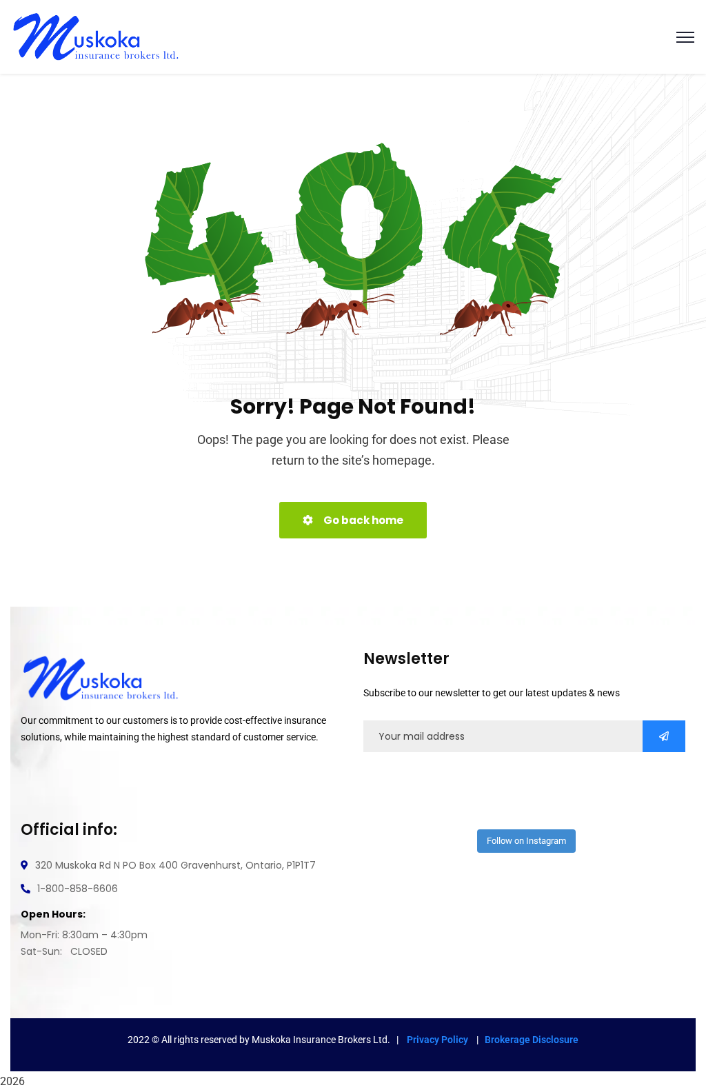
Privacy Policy (438, 1039)
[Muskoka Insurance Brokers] (95, 36)
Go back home (362, 520)
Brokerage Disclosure (531, 1039)
